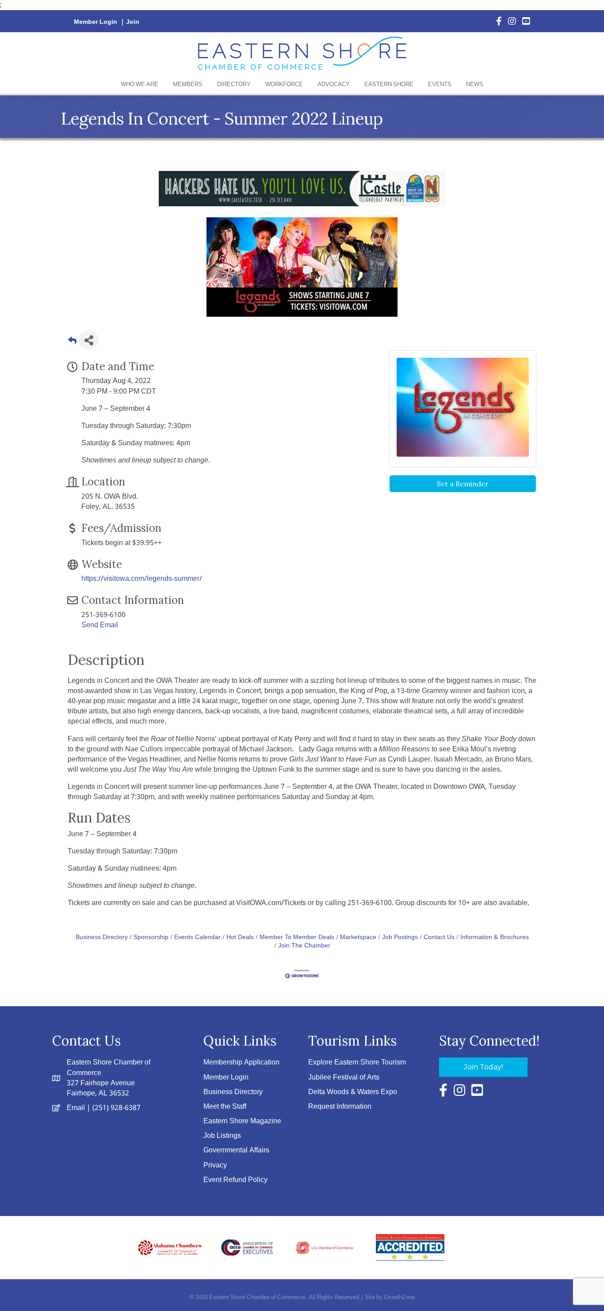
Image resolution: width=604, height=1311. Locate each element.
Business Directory (102, 937)
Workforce (284, 85)
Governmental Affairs (236, 1150)
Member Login (95, 22)
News (474, 85)
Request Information (339, 1107)
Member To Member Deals (297, 937)
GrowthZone (399, 1297)
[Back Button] (72, 342)
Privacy (215, 1165)
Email (76, 1108)
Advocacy (333, 85)
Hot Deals (240, 937)
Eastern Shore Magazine (242, 1121)
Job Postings (400, 937)
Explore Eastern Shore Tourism (357, 1063)
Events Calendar (197, 937)
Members (188, 85)
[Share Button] (89, 340)
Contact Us (439, 937)
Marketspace (358, 937)
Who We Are (139, 85)
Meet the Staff (224, 1107)
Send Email (99, 625)
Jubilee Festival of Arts (343, 1078)
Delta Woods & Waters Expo (352, 1092)
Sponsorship (151, 937)
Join (132, 22)
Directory (234, 85)
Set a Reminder (463, 483)
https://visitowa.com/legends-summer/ (141, 579)
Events (439, 85)
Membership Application (241, 1063)
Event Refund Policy (235, 1180)
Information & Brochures (494, 937)
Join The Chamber (304, 946)
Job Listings (222, 1136)
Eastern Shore (388, 85)
